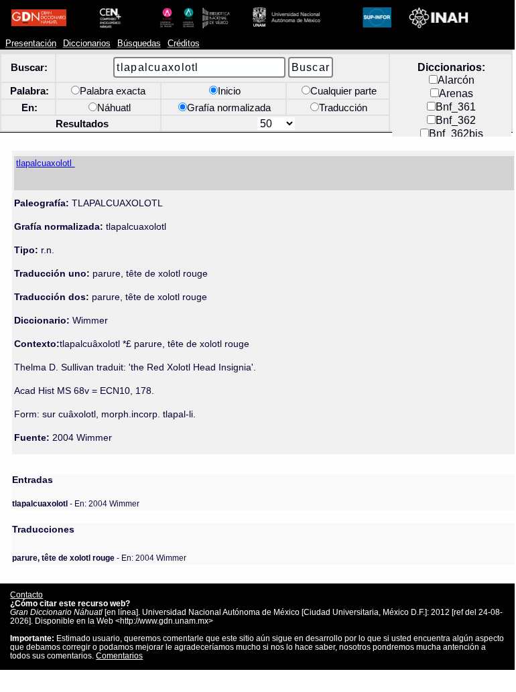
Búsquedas (139, 43)
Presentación (30, 43)
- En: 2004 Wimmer (75, 503)
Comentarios (119, 655)
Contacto (26, 594)
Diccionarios (87, 43)
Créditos (184, 43)
